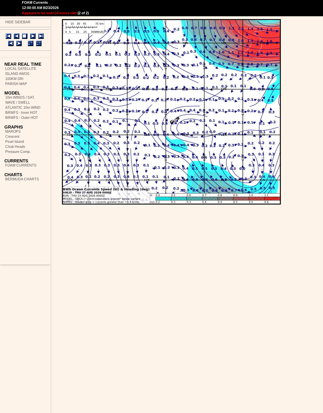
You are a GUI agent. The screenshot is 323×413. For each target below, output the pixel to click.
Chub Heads (15, 147)
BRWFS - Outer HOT (21, 118)
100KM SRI (14, 79)
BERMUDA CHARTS (22, 179)
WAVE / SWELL (17, 102)
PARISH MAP (16, 84)
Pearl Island (14, 141)
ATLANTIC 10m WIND (22, 107)
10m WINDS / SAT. (20, 97)
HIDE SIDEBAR (18, 22)
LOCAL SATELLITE (20, 69)
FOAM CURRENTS (20, 165)
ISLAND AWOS (17, 74)
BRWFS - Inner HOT (21, 112)
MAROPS (13, 131)
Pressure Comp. (18, 152)
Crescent (12, 136)
